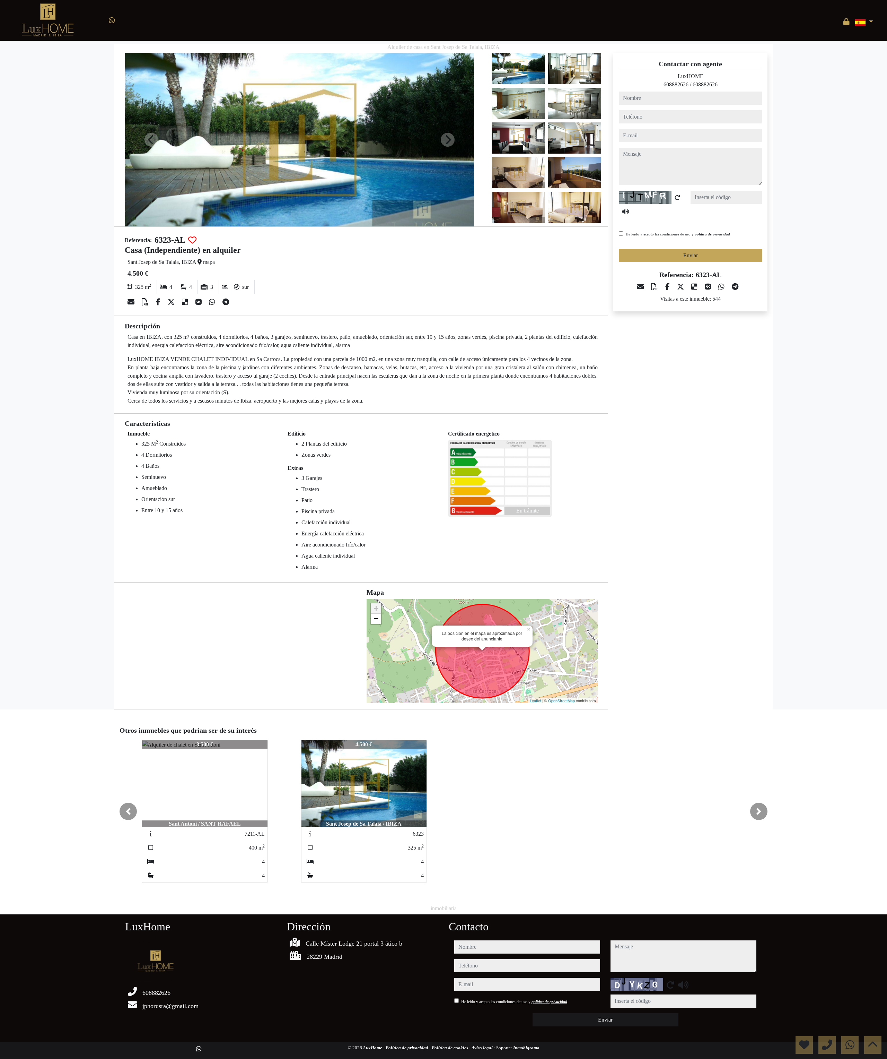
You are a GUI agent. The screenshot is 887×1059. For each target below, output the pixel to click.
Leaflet (535, 700)
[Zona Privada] (846, 22)
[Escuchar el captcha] (625, 211)
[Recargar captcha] (677, 198)
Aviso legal (483, 1047)
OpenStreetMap (561, 700)
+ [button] (376, 608)
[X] (172, 302)
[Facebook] (159, 302)
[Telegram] (225, 302)
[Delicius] (186, 302)
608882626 (676, 84)
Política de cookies (450, 1047)
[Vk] (199, 302)
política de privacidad (712, 234)
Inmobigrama (526, 1047)
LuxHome (373, 1047)
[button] (128, 811)
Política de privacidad (407, 1047)
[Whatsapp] (112, 20)
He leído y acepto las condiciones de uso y (678, 234)
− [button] (376, 618)
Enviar (690, 255)
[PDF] (146, 302)
